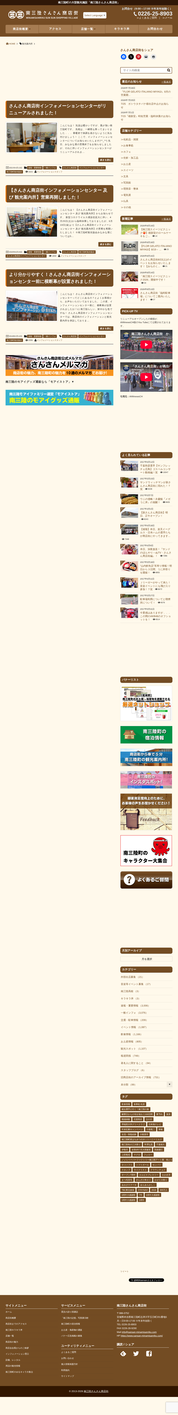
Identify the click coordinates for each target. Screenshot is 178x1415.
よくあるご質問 (68, 1352)
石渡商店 (138, 1119)
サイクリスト (140, 1170)
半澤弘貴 (148, 1144)
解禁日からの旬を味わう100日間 (137, 1114)
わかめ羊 (166, 1175)
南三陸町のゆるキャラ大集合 (19, 1372)
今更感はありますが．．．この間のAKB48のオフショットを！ (155, 616)
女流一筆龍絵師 (129, 1134)
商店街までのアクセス (16, 1324)
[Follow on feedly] (123, 1353)
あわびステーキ (129, 1185)
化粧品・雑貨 (130, 139)
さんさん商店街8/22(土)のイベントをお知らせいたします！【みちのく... (156, 263)
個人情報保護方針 (69, 1364)
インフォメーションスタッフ (49, 172)
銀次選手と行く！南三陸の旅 (135, 1109)
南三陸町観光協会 (14, 172)
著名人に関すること (135, 1063)
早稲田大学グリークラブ (133, 1124)
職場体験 (126, 1119)
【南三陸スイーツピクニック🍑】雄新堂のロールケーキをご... (155, 233)
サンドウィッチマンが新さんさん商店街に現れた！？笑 (155, 486)
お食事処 (128, 145)
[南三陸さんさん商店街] (43, 16)
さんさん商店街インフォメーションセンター (26, 256)
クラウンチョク (158, 1170)
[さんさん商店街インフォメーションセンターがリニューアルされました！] (32, 137)
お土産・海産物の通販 (71, 1330)
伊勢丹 (125, 1149)
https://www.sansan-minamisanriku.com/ (142, 1335)
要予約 (159, 1114)
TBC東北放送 (128, 1190)
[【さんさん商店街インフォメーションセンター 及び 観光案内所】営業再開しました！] (32, 222)
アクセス (55, 28)
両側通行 (158, 1149)
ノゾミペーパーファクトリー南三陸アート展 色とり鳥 (148, 1160)
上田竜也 (126, 1155)
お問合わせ (155, 28)
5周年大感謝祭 (128, 1200)
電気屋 (127, 195)
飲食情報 (130, 1034)
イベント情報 (133, 1027)
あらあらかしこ (147, 1185)
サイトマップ (67, 1376)
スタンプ (126, 1170)
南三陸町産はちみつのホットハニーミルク (142, 1139)
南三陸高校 (129, 991)
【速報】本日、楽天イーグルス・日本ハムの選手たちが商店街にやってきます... (155, 533)
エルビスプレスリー (148, 1175)
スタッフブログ (132, 1070)
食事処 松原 (139, 1104)
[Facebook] (149, 1353)
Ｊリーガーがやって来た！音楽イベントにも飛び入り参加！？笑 (155, 586)
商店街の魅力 (12, 1342)
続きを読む (106, 160)
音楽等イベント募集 (135, 984)
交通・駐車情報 (133, 1020)
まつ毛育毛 (127, 1180)
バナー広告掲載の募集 (71, 1336)
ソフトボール (142, 1165)
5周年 (141, 1200)
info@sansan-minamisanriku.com (139, 1332)
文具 (125, 176)
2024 (153, 1190)
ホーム (9, 1312)
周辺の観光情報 (13, 1366)
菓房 (168, 1114)
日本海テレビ (155, 1124)
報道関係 (129, 1056)
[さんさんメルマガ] (59, 375)
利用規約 (65, 1370)
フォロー (148, 1155)
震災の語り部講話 (69, 1312)
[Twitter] (136, 1353)
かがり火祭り (161, 1180)
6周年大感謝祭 (153, 1195)
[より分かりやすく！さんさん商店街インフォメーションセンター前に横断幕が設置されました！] (32, 306)
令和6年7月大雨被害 (141, 1149)
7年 (140, 1195)
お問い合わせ (67, 1358)
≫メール (167, 17)
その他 (127, 207)
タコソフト (127, 1165)
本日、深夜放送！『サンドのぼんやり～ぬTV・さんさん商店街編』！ (155, 552)
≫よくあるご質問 (147, 17)
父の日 (149, 1119)
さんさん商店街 (70, 168)
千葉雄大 (160, 1144)
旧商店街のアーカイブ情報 (140, 1077)
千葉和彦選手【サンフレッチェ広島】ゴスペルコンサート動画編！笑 (155, 469)
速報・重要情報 (35, 168)
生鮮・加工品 (130, 158)
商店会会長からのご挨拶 (17, 1348)
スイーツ (128, 170)
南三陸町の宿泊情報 (70, 1324)
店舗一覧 (10, 1336)
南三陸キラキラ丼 (14, 1330)
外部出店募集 (131, 977)
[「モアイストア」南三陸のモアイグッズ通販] (59, 404)
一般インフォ (50, 168)
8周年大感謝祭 (128, 1195)
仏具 (125, 201)
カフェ (127, 152)
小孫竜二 (151, 1129)
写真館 (127, 182)
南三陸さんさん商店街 (96, 1391)
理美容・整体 (130, 189)
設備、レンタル (13, 1360)
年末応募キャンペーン (132, 1129)
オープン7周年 (129, 1175)
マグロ (137, 1155)
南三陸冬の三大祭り (131, 1144)
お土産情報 (131, 1041)
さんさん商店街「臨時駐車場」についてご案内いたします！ (155, 296)
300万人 (163, 1190)
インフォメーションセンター (92, 168)
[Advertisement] (59, 72)
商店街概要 (11, 1318)
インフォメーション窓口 (17, 1354)
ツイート (124, 1271)
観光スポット (133, 1048)
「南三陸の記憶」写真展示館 (74, 1318)
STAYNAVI (143, 1190)
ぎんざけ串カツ (143, 1180)
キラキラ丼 (122, 28)
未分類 (127, 1084)
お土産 (127, 164)
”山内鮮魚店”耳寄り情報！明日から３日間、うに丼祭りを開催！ (156, 569)
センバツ (157, 1165)
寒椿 (161, 1129)
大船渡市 (144, 1134)
